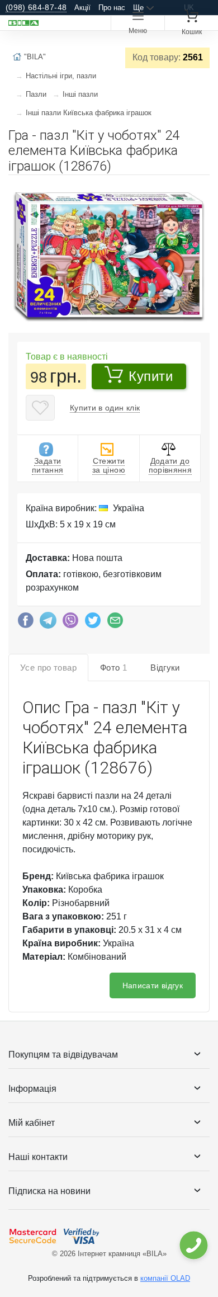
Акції (82, 7)
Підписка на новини (49, 1191)
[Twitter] (92, 623)
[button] (199, 188)
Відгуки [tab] (165, 667)
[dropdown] (193, 1245)
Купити (151, 376)
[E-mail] (115, 623)
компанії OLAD (165, 1278)
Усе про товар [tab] (48, 667)
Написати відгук (152, 985)
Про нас (111, 7)
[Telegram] (48, 623)
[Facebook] (25, 623)
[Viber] (70, 623)
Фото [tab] (113, 667)
